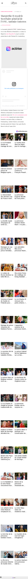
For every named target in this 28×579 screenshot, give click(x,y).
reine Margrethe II (10, 34)
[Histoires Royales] (14, 3)
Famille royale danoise (6, 11)
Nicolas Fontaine (6, 25)
